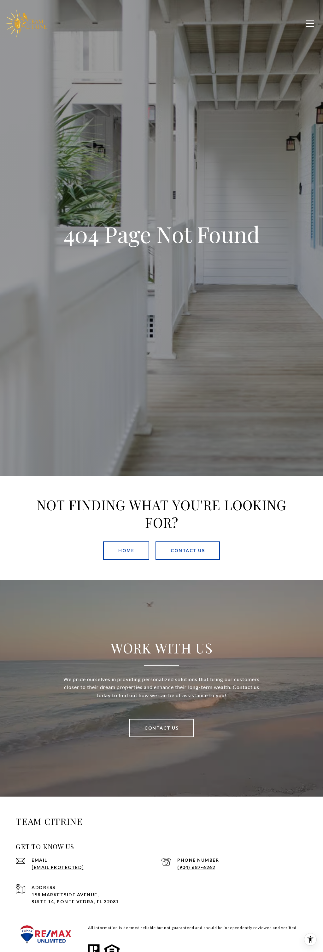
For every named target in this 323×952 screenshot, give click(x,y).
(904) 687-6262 (196, 867)
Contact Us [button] (188, 550)
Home (126, 550)
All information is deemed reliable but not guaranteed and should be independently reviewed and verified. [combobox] (193, 927)
